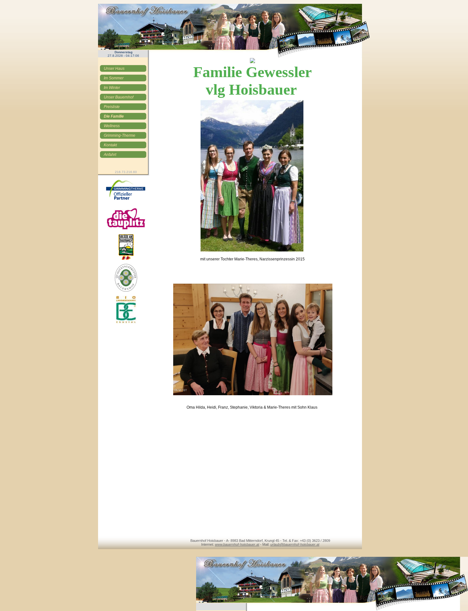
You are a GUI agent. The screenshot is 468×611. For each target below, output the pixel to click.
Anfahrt (110, 154)
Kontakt (110, 145)
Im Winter (112, 87)
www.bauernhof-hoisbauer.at (237, 544)
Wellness (112, 126)
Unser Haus (114, 68)
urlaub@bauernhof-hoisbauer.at (294, 544)
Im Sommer (113, 78)
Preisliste (112, 107)
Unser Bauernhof (118, 97)
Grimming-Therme (119, 135)
